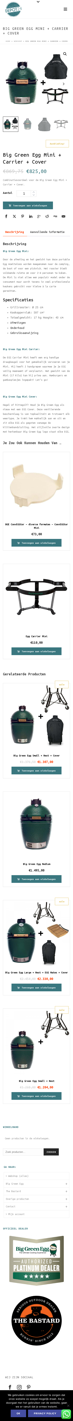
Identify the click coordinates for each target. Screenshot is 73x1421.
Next (63, 83)
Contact (10, 1206)
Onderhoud (17, 327)
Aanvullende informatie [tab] (47, 232)
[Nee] (68, 1406)
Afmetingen (18, 322)
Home (8, 41)
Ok (18, 1413)
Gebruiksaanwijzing (24, 332)
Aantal (7, 192)
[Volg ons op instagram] (19, 1387)
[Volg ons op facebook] (10, 1387)
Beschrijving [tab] (14, 232)
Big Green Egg (15, 1183)
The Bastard (13, 1191)
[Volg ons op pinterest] (28, 1387)
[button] (65, 53)
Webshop (18, 41)
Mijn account (16, 1214)
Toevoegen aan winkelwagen (30, 205)
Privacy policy (45, 1413)
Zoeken (51, 1152)
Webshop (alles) (18, 1176)
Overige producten (17, 1198)
